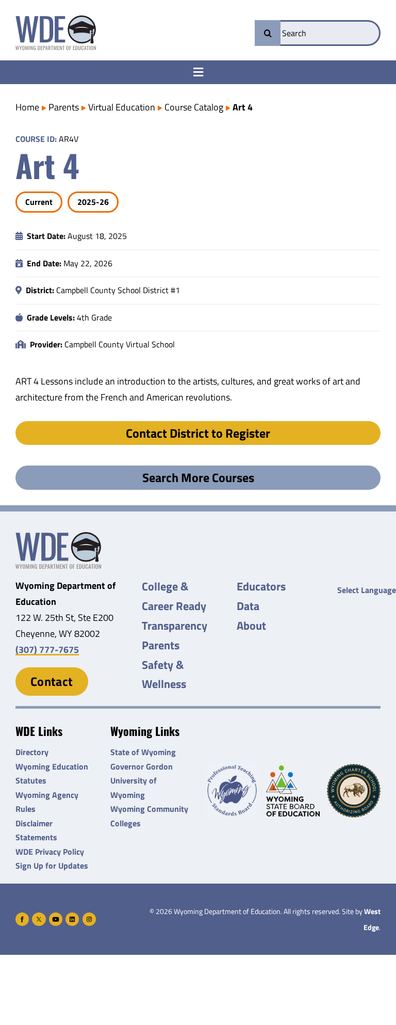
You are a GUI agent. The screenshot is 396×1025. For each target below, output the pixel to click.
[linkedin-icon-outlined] (72, 917)
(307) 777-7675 (47, 649)
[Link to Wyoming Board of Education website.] (293, 790)
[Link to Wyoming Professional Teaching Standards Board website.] (232, 791)
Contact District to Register (198, 433)
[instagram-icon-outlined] (89, 917)
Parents (63, 107)
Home (27, 107)
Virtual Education (121, 107)
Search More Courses (198, 477)
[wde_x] (38, 917)
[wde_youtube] (55, 917)
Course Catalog (193, 107)
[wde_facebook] (22, 917)
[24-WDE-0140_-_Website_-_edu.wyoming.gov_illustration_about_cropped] (58, 536)
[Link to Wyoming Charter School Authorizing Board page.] (354, 791)
